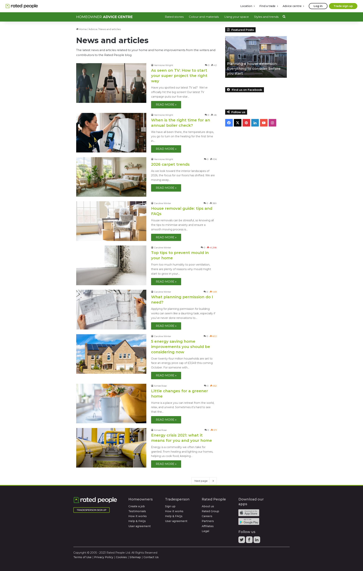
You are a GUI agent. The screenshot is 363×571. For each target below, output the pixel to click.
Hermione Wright (163, 65)
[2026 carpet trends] (111, 177)
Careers (207, 516)
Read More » (166, 104)
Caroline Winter (162, 203)
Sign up (170, 506)
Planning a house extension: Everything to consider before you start (254, 68)
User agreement (139, 526)
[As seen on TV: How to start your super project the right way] (111, 83)
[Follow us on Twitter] (242, 540)
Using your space (236, 17)
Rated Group (210, 511)
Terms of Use (82, 557)
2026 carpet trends (170, 164)
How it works (137, 516)
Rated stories (174, 17)
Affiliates (208, 526)
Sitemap (135, 557)
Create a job (136, 506)
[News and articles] (104, 16)
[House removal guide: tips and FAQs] (111, 221)
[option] (256, 57)
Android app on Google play (248, 521)
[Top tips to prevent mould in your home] (111, 265)
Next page (201, 480)
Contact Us (151, 557)
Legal (205, 531)
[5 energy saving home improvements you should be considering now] (111, 354)
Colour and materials (204, 17)
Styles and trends (266, 17)
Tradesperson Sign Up (91, 510)
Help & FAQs (137, 521)
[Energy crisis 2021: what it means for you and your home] (111, 448)
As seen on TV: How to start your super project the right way (179, 75)
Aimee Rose (160, 385)
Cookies (121, 557)
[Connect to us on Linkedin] (257, 540)
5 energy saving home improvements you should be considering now (180, 346)
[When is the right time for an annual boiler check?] (111, 132)
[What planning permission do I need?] (111, 309)
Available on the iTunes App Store (248, 512)
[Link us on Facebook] (250, 540)
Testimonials (137, 511)
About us (208, 506)
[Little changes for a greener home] (111, 403)
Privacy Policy (103, 557)
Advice (93, 29)
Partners (208, 521)
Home (82, 29)
